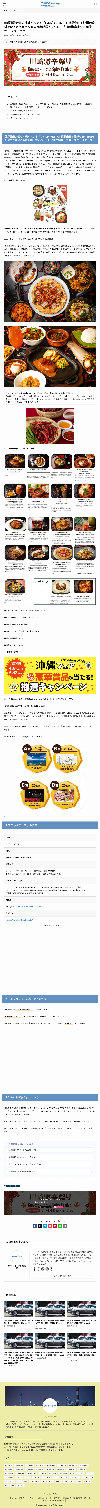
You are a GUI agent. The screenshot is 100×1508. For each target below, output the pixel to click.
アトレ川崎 (9, 1477)
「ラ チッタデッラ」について (22, 118)
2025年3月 (52, 1473)
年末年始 (87, 1481)
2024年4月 (29, 1469)
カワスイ (36, 1477)
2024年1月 (84, 1465)
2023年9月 (40, 1465)
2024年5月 (40, 1469)
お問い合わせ (42, 1498)
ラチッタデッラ (47, 1481)
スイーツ (64, 1477)
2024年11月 (20, 1473)
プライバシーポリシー (27, 1498)
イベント (19, 1477)
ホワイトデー (10, 1481)
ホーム (14, 1498)
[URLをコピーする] (65, 1226)
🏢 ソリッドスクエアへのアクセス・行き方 (50, 1164)
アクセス (80, 1473)
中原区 (58, 1481)
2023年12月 (73, 1465)
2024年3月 (19, 1469)
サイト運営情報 (54, 1498)
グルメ (55, 1477)
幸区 (6, 1485)
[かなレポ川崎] (50, 4)
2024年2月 (8, 1469)
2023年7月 (19, 1465)
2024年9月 (81, 1469)
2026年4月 (63, 1473)
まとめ (72, 1473)
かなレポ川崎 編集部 (17, 1266)
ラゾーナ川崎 (34, 1481)
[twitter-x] (43, 1269)
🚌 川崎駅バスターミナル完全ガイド (50, 1150)
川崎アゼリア (69, 1481)
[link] (34, 1269)
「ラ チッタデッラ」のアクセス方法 (25, 114)
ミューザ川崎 (22, 1481)
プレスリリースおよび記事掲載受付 (75, 1498)
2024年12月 (31, 1473)
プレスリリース (87, 1477)
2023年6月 (8, 1465)
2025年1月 (42, 1473)
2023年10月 (50, 1465)
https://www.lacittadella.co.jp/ (19, 920)
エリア (27, 1477)
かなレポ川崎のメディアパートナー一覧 (50, 1500)
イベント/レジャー (13, 1186)
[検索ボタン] (95, 4)
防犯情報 (20, 1485)
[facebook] (38, 1269)
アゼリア (90, 1473)
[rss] (56, 1494)
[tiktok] (51, 1269)
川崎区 (78, 1481)
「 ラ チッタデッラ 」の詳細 (21, 110)
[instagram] (47, 1269)
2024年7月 (60, 1469)
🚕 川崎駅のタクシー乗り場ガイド (50, 1171)
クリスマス (46, 1477)
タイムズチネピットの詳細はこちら (25, 906)
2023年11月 (62, 1465)
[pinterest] (53, 1494)
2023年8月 (29, 1465)
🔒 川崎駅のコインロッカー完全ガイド (50, 1157)
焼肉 (12, 1485)
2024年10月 (9, 1473)
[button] (35, 1226)
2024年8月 (71, 1469)
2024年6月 (50, 1469)
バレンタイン (74, 1477)
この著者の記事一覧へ (63, 1275)
